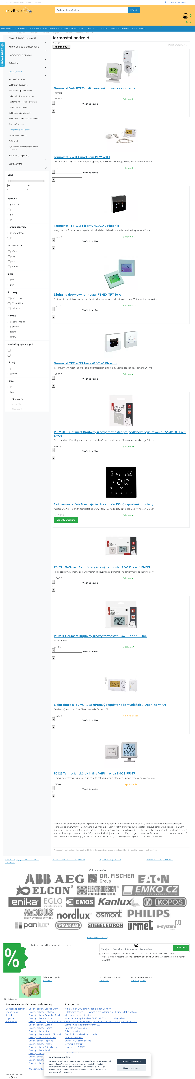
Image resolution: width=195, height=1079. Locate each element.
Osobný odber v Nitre (39, 1031)
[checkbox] (15, 399)
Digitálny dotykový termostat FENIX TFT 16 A (87, 294)
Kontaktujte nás (138, 980)
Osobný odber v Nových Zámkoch (45, 1034)
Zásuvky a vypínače (120, 28)
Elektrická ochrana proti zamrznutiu (24, 118)
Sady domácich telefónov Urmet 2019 (83, 1024)
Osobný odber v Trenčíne (41, 1053)
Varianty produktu (66, 520)
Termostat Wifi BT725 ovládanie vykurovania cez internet (95, 88)
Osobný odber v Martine (40, 1028)
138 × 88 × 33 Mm (15, 298)
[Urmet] (140, 925)
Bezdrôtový (12, 251)
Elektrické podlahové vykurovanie (81, 1034)
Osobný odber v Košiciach (41, 1018)
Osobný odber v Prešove (41, 1044)
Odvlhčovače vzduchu (18, 107)
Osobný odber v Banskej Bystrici (44, 1008)
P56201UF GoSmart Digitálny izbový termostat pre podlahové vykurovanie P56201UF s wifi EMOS (120, 433)
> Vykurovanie (32, 33)
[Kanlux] (119, 902)
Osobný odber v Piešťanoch (42, 1037)
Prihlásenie (171, 2)
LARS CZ (11, 219)
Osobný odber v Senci (39, 1050)
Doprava (37, 2)
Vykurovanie (102, 28)
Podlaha (11, 261)
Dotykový (12, 373)
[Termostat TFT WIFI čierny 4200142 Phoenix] (121, 204)
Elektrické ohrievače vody (20, 113)
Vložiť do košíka (90, 103)
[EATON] (154, 879)
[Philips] (148, 914)
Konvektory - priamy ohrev (20, 90)
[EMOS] (80, 902)
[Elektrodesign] (98, 890)
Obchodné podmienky (15, 2)
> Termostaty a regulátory (51, 33)
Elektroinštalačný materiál (14, 28)
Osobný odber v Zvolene (41, 1060)
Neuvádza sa (13, 308)
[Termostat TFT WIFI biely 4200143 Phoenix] (121, 341)
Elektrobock (13, 204)
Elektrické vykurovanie (18, 85)
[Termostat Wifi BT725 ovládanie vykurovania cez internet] (121, 66)
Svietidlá (89, 28)
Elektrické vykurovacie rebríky (21, 96)
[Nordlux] (74, 914)
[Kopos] (165, 902)
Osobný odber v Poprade (41, 1040)
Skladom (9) (17, 399)
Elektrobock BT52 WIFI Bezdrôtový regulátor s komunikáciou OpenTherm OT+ (111, 705)
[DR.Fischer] (111, 879)
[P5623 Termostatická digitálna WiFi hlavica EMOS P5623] (121, 751)
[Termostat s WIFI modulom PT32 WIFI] (121, 135)
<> (9, 181)
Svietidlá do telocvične (76, 1028)
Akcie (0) (16, 404)
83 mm (10, 279)
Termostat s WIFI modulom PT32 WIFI (82, 157)
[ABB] (38, 879)
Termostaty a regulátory (19, 130)
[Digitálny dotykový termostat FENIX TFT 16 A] (121, 272)
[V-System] (168, 925)
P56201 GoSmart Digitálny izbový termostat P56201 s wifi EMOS (100, 636)
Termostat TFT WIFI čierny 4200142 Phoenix (86, 226)
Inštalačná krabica (16, 321)
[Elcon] (44, 890)
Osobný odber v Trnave (40, 1056)
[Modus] (39, 914)
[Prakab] (68, 925)
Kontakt (29, 2)
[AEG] (69, 879)
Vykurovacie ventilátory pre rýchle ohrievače (23, 148)
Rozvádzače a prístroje (72, 28)
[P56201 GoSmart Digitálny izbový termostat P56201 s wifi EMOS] (121, 614)
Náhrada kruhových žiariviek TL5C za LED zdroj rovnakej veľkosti (95, 1018)
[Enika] (24, 902)
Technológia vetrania (18, 135)
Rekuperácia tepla (16, 124)
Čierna (10, 392)
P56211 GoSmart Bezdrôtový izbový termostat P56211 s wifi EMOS (102, 567)
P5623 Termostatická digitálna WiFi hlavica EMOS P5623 (94, 773)
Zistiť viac (47, 980)
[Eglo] (53, 902)
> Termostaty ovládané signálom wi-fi (78, 33)
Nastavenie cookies (131, 1068)
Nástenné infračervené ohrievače (23, 102)
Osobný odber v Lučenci (40, 1024)
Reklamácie (11, 1021)
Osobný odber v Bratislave (41, 1012)
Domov (10, 33)
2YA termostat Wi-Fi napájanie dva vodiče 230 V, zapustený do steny (103, 504)
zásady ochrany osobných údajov (142, 956)
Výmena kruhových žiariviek (78, 1015)
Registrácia (182, 2)
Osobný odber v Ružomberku (43, 1047)
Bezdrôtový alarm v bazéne (78, 1040)
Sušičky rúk (13, 141)
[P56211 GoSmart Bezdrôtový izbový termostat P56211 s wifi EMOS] (121, 545)
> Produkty (20, 33)
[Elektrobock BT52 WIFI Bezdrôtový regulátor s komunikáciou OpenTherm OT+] (121, 683)
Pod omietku (13, 326)
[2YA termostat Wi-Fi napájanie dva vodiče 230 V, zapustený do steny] (121, 482)
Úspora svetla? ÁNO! (75, 1047)
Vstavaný (11, 336)
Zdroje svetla (138, 28)
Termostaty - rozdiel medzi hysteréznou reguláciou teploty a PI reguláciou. (101, 1021)
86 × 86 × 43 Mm (15, 303)
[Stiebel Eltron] (105, 925)
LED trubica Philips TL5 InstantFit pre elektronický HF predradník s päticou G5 (102, 1012)
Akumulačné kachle (17, 79)
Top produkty (61, 46)
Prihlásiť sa (181, 947)
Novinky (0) (17, 409)
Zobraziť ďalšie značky (97, 937)
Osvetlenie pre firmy (74, 1044)
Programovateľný (15, 233)
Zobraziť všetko (36, 1069)
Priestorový (12, 266)
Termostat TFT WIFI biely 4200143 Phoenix (85, 363)
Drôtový (11, 256)
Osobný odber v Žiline (39, 1063)
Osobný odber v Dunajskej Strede (45, 1015)
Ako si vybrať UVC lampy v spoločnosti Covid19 (88, 1008)
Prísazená (11, 331)
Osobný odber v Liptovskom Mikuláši (47, 1021)
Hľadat (133, 10)
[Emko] (150, 890)
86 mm (10, 284)
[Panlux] (32, 925)
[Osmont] (109, 914)
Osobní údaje (11, 1012)
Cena (10, 174)
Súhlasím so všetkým (132, 1061)
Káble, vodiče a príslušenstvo (44, 28)
